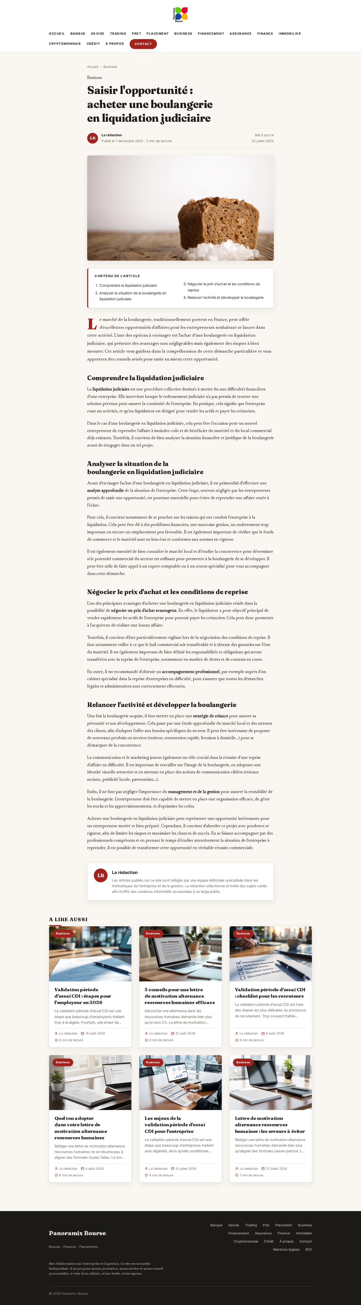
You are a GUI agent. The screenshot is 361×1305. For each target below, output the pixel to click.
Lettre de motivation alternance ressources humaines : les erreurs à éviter (270, 1124)
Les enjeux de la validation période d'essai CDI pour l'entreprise (175, 1124)
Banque (78, 33)
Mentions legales (286, 1249)
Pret (136, 33)
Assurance (241, 33)
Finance (265, 33)
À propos (115, 43)
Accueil (57, 33)
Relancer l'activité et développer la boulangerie (226, 297)
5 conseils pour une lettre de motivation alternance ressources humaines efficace (180, 996)
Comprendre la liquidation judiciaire (128, 285)
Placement (158, 33)
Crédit (93, 43)
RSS (308, 1249)
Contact (143, 44)
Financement (211, 33)
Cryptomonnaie (65, 43)
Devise (98, 33)
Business (183, 33)
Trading (118, 33)
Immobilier (290, 33)
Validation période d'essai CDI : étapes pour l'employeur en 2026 (83, 996)
